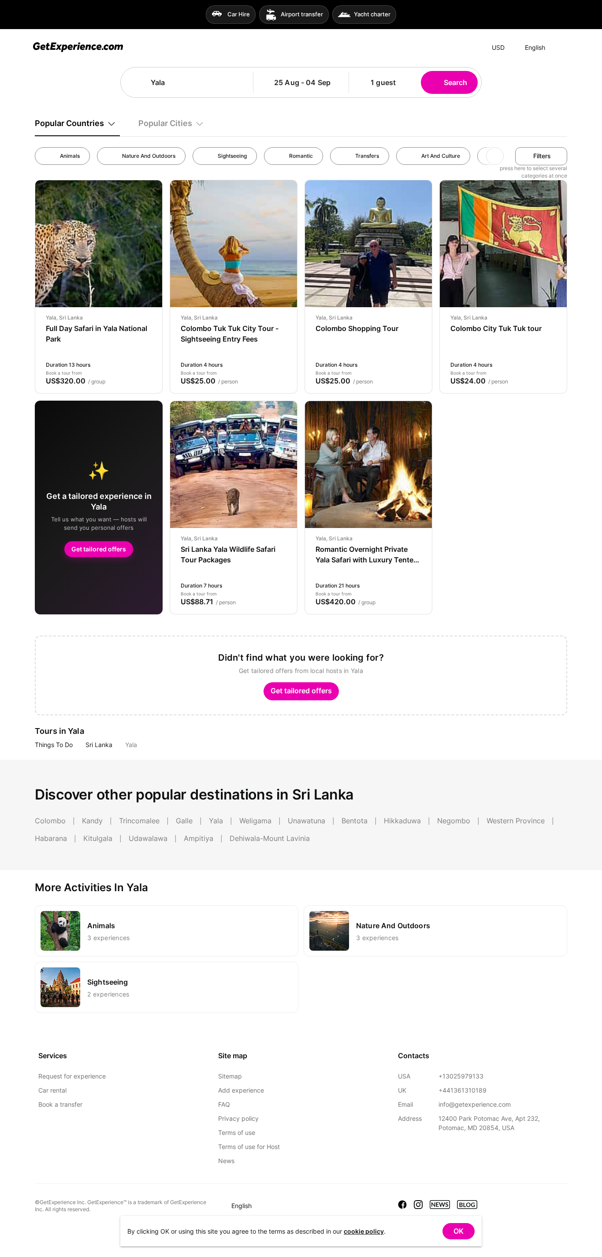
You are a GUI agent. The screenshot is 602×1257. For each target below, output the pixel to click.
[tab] (77, 123)
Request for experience (72, 1076)
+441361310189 (462, 1090)
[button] (243, 82)
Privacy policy (238, 1118)
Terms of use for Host (249, 1146)
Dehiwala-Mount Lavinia (270, 838)
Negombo (453, 820)
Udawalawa (148, 838)
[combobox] (191, 82)
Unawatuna (306, 820)
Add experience (241, 1090)
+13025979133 (460, 1076)
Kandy (92, 820)
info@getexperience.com (474, 1104)
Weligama (255, 820)
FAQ (224, 1104)
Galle (184, 820)
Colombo (50, 820)
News (226, 1160)
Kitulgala (97, 838)
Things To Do (54, 744)
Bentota (355, 820)
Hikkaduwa (402, 820)
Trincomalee (139, 820)
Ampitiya (198, 838)
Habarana (51, 838)
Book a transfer (60, 1104)
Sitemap (230, 1076)
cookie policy (364, 1231)
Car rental (52, 1090)
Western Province (516, 820)
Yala (131, 744)
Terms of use (236, 1132)
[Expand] (560, 47)
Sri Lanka (98, 744)
